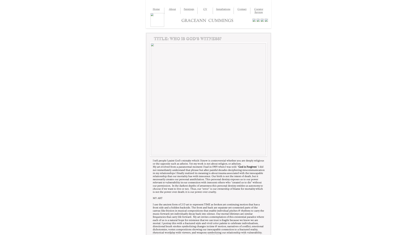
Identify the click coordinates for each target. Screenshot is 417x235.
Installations (223, 9)
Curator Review (258, 11)
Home (156, 9)
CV (205, 9)
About (172, 9)
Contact (241, 9)
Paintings (189, 9)
